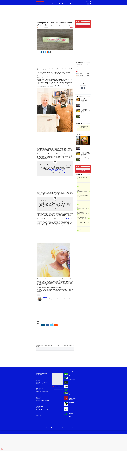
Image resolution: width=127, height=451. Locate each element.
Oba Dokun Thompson (51, 323)
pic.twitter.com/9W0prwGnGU (55, 170)
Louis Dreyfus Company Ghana (72, 378)
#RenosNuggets (61, 169)
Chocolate (51, 1)
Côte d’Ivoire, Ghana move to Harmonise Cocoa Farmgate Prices (85, 105)
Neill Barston (44, 297)
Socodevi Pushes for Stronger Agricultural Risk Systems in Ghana (85, 158)
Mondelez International (45, 323)
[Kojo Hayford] (56, 379)
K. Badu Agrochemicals (71, 374)
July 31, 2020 (63, 172)
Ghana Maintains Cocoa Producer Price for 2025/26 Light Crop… (85, 110)
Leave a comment (55, 348)
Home (46, 1)
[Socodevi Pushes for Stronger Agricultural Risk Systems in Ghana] (78, 116)
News (48, 1)
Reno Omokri (55, 323)
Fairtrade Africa (71, 402)
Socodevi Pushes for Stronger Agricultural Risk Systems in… (85, 115)
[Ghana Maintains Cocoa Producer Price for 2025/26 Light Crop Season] (78, 110)
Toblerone (58, 69)
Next (62, 380)
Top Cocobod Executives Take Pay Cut (41, 414)
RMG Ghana (71, 408)
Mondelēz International (50, 155)
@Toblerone (58, 166)
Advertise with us (73, 432)
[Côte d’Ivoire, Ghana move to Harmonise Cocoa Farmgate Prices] (78, 105)
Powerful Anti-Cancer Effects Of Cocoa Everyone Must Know (65, 345)
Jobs (64, 1)
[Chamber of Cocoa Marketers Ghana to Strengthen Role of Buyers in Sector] (78, 99)
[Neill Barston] (40, 299)
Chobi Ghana (71, 381)
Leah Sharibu (67, 218)
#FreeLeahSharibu (53, 169)
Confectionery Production (42, 321)
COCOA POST (40, 4)
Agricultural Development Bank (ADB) (72, 415)
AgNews (60, 1)
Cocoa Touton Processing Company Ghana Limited (72, 398)
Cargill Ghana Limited (72, 385)
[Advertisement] (63, 13)
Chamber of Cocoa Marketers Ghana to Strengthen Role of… (84, 99)
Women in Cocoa (56, 1)
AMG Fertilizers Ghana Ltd (73, 393)
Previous (50, 380)
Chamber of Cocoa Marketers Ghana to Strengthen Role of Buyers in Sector (83, 143)
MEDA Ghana (71, 389)
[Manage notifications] (2, 449)
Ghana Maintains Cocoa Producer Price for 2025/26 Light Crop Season (85, 153)
